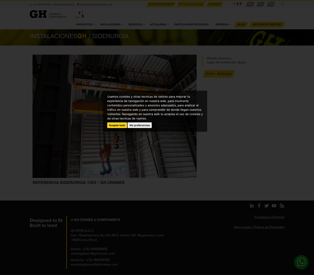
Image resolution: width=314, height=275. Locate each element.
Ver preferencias (139, 125)
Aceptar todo (117, 125)
